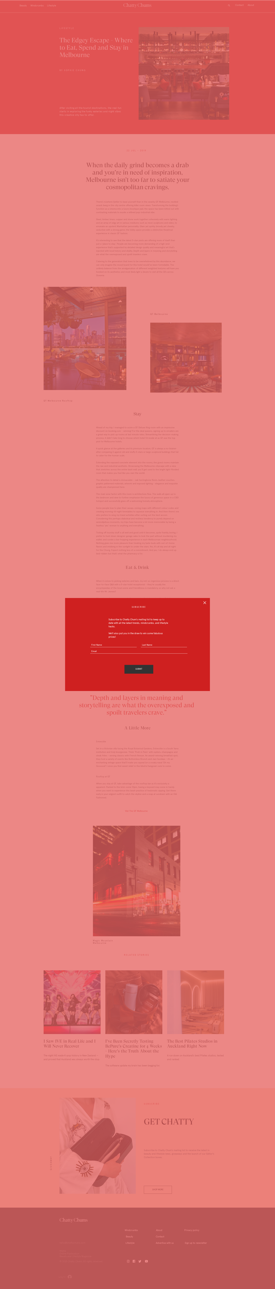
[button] (204, 602)
